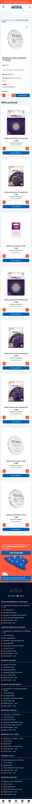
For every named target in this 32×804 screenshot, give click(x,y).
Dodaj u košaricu (22, 95)
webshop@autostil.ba (15, 546)
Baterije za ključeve (11, 20)
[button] (27, 27)
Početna (3, 20)
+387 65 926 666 (16, 553)
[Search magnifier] (29, 13)
